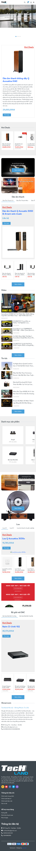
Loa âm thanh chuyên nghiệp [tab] (25, 528)
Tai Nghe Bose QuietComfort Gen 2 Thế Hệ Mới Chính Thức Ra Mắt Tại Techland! (23, 366)
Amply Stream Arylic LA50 (6, 687)
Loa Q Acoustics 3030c (13, 538)
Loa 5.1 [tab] (12, 528)
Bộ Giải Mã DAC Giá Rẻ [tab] (26, 616)
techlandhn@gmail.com (10, 727)
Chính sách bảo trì (6, 798)
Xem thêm (18, 170)
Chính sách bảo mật (6, 801)
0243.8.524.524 (8, 833)
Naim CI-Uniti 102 (11, 627)
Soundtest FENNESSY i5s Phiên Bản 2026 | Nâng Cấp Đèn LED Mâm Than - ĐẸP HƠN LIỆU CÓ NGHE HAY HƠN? (17, 315)
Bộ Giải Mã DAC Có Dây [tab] (9, 616)
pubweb (24, 848)
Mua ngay (6, 115)
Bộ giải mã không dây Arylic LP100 (20, 687)
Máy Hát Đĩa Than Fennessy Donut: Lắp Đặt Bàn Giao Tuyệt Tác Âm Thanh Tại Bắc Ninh (23, 375)
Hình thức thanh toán (7, 815)
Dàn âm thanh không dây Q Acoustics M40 (6, 145)
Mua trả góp (4, 817)
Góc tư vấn (4, 803)
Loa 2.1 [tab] (5, 528)
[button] (15, 36)
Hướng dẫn (4, 812)
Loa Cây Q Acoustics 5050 (19, 569)
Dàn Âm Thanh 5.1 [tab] (8, 200)
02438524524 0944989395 (11, 729)
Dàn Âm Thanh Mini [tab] (22, 200)
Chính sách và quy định (7, 796)
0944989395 (7, 835)
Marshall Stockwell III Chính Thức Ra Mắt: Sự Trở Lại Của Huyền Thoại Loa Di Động (22, 385)
